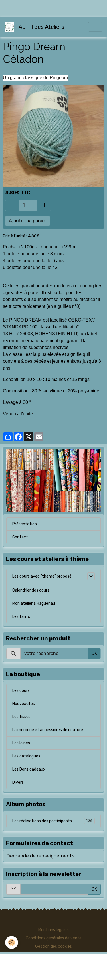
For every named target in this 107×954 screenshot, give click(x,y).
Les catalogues (26, 756)
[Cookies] (11, 942)
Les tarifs (21, 616)
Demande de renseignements (40, 856)
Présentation (24, 524)
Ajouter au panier (27, 220)
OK (94, 653)
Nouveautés (23, 703)
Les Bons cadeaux (28, 769)
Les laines (21, 743)
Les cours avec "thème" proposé (42, 576)
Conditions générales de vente (54, 938)
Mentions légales (53, 929)
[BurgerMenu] (95, 27)
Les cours (21, 690)
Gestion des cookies (53, 946)
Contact (20, 537)
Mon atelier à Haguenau (33, 603)
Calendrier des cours (30, 590)
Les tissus (21, 716)
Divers (18, 782)
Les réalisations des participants (52, 820)
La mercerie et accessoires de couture (47, 729)
